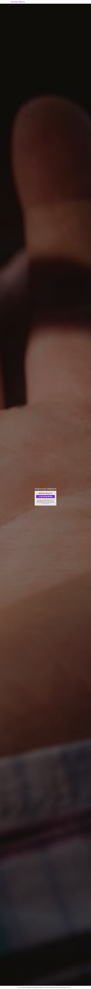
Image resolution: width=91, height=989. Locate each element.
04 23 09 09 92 (46, 496)
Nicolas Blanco (18, 2)
